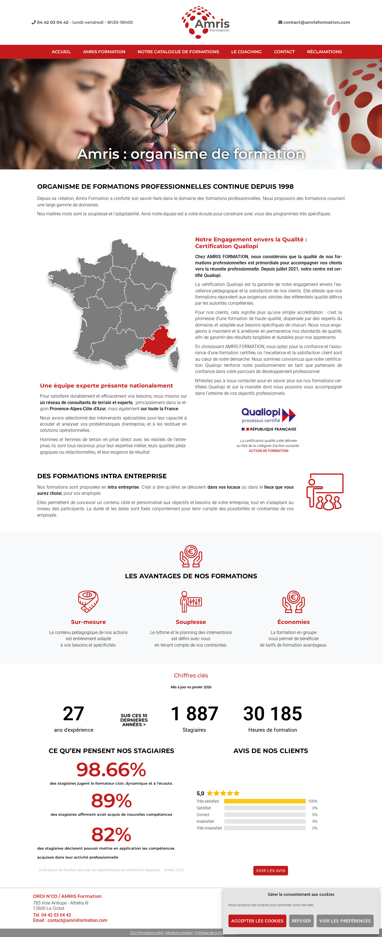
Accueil (61, 51)
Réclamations (324, 51)
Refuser (301, 921)
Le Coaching (246, 51)
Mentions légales (179, 933)
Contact (284, 51)
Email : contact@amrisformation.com (70, 920)
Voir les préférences (345, 921)
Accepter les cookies (257, 921)
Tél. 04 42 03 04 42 (52, 915)
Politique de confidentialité (216, 933)
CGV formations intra (146, 933)
